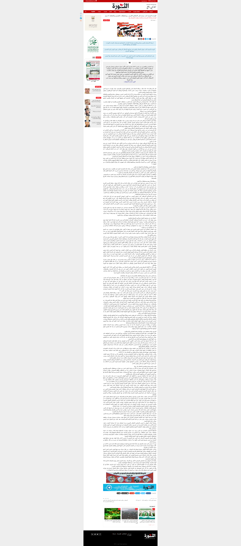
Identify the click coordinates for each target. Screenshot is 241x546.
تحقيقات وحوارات (136, 12)
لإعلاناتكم (124, 534)
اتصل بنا (129, 535)
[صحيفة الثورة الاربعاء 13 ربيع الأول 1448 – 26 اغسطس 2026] (93, 70)
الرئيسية (151, 12)
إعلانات (99, 12)
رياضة (115, 12)
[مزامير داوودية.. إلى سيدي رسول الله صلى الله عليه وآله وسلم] (87, 102)
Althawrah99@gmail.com (90, 1)
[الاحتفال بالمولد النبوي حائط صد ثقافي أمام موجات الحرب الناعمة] (112, 513)
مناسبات (105, 12)
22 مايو (108, 20)
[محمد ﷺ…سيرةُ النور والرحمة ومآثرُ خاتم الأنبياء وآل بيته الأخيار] (87, 118)
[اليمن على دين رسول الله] (87, 113)
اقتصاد (110, 12)
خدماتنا (114, 534)
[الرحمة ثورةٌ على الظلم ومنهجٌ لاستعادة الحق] (87, 107)
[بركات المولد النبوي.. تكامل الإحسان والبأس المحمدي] (87, 91)
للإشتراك (119, 534)
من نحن (129, 534)
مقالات (129, 12)
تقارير (104, 20)
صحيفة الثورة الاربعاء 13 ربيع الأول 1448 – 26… (93, 81)
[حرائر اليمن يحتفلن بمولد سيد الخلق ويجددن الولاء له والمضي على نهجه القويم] (147, 513)
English (93, 12)
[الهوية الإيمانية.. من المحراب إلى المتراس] (87, 124)
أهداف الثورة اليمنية (144, 1)
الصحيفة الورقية (122, 12)
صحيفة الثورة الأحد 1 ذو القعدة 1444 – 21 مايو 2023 (146, 500)
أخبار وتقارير (145, 12)
